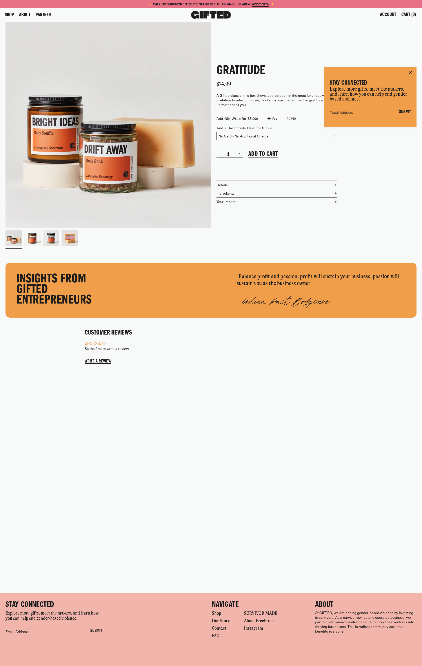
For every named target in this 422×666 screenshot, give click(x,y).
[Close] (410, 72)
